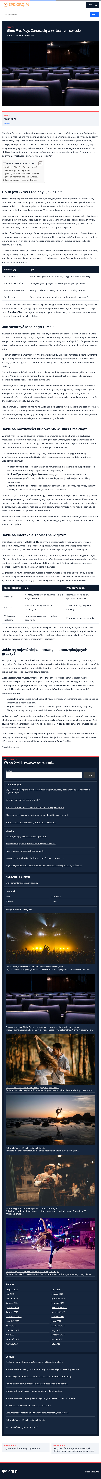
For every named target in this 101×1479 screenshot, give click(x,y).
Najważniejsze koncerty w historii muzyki (25, 851)
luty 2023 (55, 1289)
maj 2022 (55, 1330)
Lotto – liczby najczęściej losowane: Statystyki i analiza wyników (35, 966)
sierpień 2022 (57, 1316)
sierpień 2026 (12, 1289)
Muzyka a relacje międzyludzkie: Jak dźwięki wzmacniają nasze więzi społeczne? (43, 1369)
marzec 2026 (12, 1298)
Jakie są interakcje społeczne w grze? (21, 176)
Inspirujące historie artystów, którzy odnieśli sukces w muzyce (35, 858)
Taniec (54, 901)
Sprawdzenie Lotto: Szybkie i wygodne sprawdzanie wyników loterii (37, 1412)
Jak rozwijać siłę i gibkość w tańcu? (22, 1427)
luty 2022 (55, 1344)
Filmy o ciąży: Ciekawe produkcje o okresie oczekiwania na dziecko (37, 1383)
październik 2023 (14, 1316)
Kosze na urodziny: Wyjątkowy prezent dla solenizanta (31, 822)
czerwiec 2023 (12, 1330)
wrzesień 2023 (12, 1321)
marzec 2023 (12, 1344)
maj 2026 (10, 1294)
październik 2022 (59, 1307)
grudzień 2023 (12, 1307)
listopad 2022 (57, 1303)
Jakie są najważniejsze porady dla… (21, 180)
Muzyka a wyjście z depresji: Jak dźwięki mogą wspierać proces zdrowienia (40, 1398)
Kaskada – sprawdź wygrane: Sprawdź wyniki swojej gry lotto (34, 1362)
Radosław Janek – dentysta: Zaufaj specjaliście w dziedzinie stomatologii (39, 1376)
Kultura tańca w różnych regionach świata (25, 1148)
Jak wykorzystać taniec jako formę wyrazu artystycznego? (32, 1271)
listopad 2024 (12, 1303)
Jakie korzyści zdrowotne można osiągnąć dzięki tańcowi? (32, 1087)
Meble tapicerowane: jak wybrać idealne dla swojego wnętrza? (35, 807)
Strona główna (92, 1471)
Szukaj (94, 14)
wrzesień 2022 (58, 1312)
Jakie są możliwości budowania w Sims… (23, 173)
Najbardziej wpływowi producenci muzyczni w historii (31, 843)
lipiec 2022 (56, 1321)
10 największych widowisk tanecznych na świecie (28, 1405)
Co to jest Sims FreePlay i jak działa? (21, 167)
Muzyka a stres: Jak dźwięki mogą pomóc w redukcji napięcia (34, 1391)
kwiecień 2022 (58, 1334)
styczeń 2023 (57, 1294)
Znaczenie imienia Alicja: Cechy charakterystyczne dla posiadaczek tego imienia (42, 1027)
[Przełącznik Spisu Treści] (39, 163)
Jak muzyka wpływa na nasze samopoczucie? (26, 836)
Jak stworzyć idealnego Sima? (18, 170)
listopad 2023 (12, 1312)
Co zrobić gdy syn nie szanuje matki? (23, 800)
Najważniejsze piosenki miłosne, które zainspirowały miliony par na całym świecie (44, 865)
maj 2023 (10, 1334)
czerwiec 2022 (58, 1325)
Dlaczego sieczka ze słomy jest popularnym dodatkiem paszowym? (37, 815)
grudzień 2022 (58, 1298)
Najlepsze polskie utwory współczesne (22, 1447)
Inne (8, 896)
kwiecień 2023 (12, 1339)
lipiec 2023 (11, 1325)
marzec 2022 (57, 1339)
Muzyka (9, 901)
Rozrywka (10, 27)
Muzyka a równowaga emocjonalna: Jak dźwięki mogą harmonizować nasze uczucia (73, 1448)
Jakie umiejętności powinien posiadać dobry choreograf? (32, 1208)
